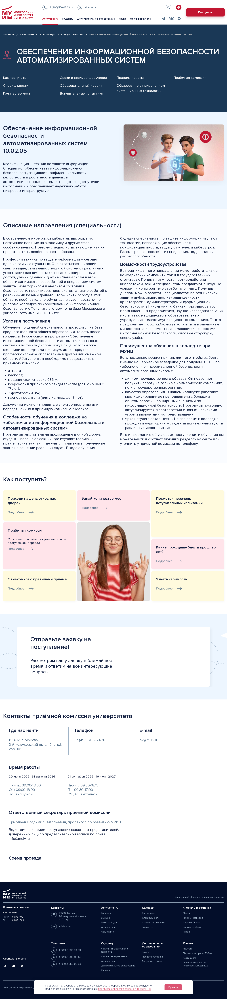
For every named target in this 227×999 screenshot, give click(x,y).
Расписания (148, 913)
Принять (173, 987)
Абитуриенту (50, 18)
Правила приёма (130, 78)
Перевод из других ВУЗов (197, 953)
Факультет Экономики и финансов (114, 950)
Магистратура (109, 922)
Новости (187, 948)
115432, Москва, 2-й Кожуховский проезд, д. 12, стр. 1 (72, 916)
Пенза (186, 913)
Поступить (205, 12)
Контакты (147, 927)
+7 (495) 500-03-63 (70, 957)
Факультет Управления (114, 956)
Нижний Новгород (193, 917)
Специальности (150, 917)
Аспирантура (108, 927)
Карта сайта (189, 958)
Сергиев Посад (191, 922)
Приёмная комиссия (189, 78)
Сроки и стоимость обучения (83, 78)
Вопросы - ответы (152, 961)
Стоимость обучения (153, 922)
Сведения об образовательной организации (199, 897)
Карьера (105, 970)
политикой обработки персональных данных (124, 989)
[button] (57, 7)
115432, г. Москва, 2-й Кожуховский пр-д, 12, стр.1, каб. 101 (35, 744)
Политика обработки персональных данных (195, 964)
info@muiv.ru (19, 838)
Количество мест (16, 93)
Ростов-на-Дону (192, 927)
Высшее (105, 917)
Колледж (106, 913)
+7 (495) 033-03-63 (70, 950)
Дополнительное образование (96, 18)
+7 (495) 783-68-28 (89, 740)
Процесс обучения (152, 956)
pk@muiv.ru (148, 740)
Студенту (67, 18)
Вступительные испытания (81, 93)
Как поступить (14, 78)
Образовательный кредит (81, 86)
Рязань (187, 931)
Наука (122, 18)
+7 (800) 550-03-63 (70, 964)
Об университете (140, 18)
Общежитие (108, 931)
